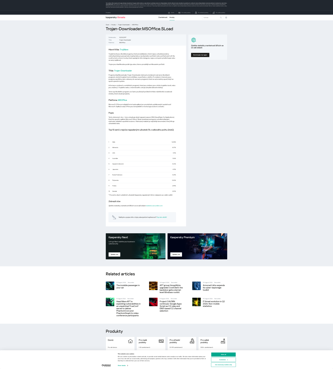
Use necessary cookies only (223, 364)
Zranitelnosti (162, 17)
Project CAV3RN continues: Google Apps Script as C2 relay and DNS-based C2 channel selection (171, 306)
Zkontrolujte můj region (200, 55)
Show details (122, 365)
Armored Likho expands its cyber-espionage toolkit (214, 287)
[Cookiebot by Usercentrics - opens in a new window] (106, 365)
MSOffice (135, 25)
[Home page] (116, 17)
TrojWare (124, 49)
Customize (222, 359)
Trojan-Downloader (124, 25)
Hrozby (172, 17)
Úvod (107, 25)
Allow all (223, 354)
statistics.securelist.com (154, 206)
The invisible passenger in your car (128, 286)
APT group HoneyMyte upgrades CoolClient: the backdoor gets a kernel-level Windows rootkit (171, 289)
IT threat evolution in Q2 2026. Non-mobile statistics (214, 303)
